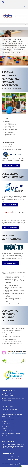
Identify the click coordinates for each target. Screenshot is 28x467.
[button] (11, 165)
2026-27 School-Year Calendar (9, 409)
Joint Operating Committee (8, 423)
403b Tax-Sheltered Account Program (11, 433)
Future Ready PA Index (7, 430)
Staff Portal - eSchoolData (8, 419)
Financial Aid (5, 428)
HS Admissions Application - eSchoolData (12, 414)
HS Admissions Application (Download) (11, 416)
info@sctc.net (7, 400)
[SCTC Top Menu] (24, 7)
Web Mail (4, 421)
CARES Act (4, 435)
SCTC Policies (5, 426)
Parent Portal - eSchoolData (8, 412)
